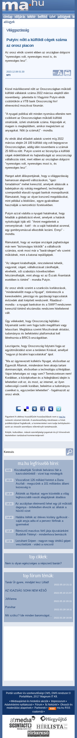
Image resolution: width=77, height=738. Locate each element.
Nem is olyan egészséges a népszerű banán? (33, 563)
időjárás (20, 16)
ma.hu (62, 416)
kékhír (31, 16)
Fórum (38, 704)
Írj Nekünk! (51, 704)
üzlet (52, 16)
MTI (8, 75)
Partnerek (40, 707)
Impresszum (58, 701)
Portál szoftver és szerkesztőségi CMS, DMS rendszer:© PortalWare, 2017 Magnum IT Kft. (38, 695)
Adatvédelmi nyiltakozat (18, 704)
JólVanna (10, 598)
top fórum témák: (38, 576)
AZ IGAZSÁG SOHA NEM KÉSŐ (26, 590)
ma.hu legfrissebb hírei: (38, 463)
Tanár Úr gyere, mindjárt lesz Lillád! (27, 582)
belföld (42, 16)
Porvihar (10, 607)
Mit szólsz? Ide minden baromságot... (28, 615)
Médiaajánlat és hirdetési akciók (29, 701)
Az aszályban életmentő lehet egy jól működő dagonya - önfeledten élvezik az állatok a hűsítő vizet (44, 507)
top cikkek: (38, 557)
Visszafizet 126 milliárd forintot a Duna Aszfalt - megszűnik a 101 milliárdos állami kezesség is (42, 483)
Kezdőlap (23, 7)
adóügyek (64, 16)
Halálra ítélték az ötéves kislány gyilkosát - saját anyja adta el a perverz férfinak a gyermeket (42, 521)
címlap (7, 16)
